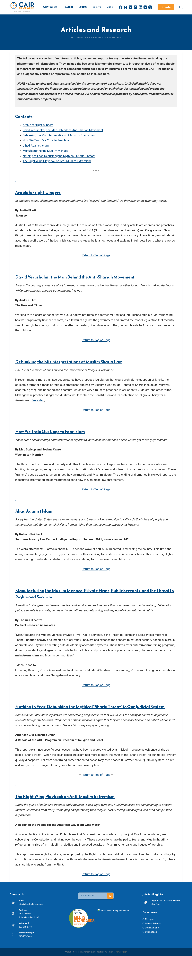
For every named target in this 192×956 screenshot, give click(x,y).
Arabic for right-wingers (38, 125)
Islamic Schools (153, 923)
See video (37, 400)
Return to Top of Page (96, 255)
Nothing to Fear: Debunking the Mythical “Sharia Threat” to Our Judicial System (90, 707)
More (110, 7)
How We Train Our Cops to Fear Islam (47, 140)
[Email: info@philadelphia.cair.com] (13, 902)
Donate (165, 7)
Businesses (151, 932)
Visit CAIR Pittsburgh (22, 11)
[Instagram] (135, 7)
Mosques (149, 919)
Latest (69, 7)
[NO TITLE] (72, 38)
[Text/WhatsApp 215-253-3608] (13, 934)
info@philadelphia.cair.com (31, 904)
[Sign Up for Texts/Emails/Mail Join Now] (145, 902)
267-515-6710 (25, 927)
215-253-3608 (25, 936)
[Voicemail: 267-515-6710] (13, 925)
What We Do (50, 7)
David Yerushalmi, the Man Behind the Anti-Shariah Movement (63, 130)
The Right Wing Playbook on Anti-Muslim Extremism (57, 161)
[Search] (180, 7)
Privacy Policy (121, 952)
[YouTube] (145, 7)
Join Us (83, 7)
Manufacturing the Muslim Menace (45, 150)
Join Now (156, 904)
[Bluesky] (125, 7)
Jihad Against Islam (36, 145)
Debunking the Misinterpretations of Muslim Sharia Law (59, 135)
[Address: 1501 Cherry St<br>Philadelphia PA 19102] (13, 913)
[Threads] (150, 7)
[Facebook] (120, 7)
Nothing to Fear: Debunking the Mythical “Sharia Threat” (59, 156)
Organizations (152, 927)
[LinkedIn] (140, 7)
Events (97, 7)
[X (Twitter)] (130, 7)
